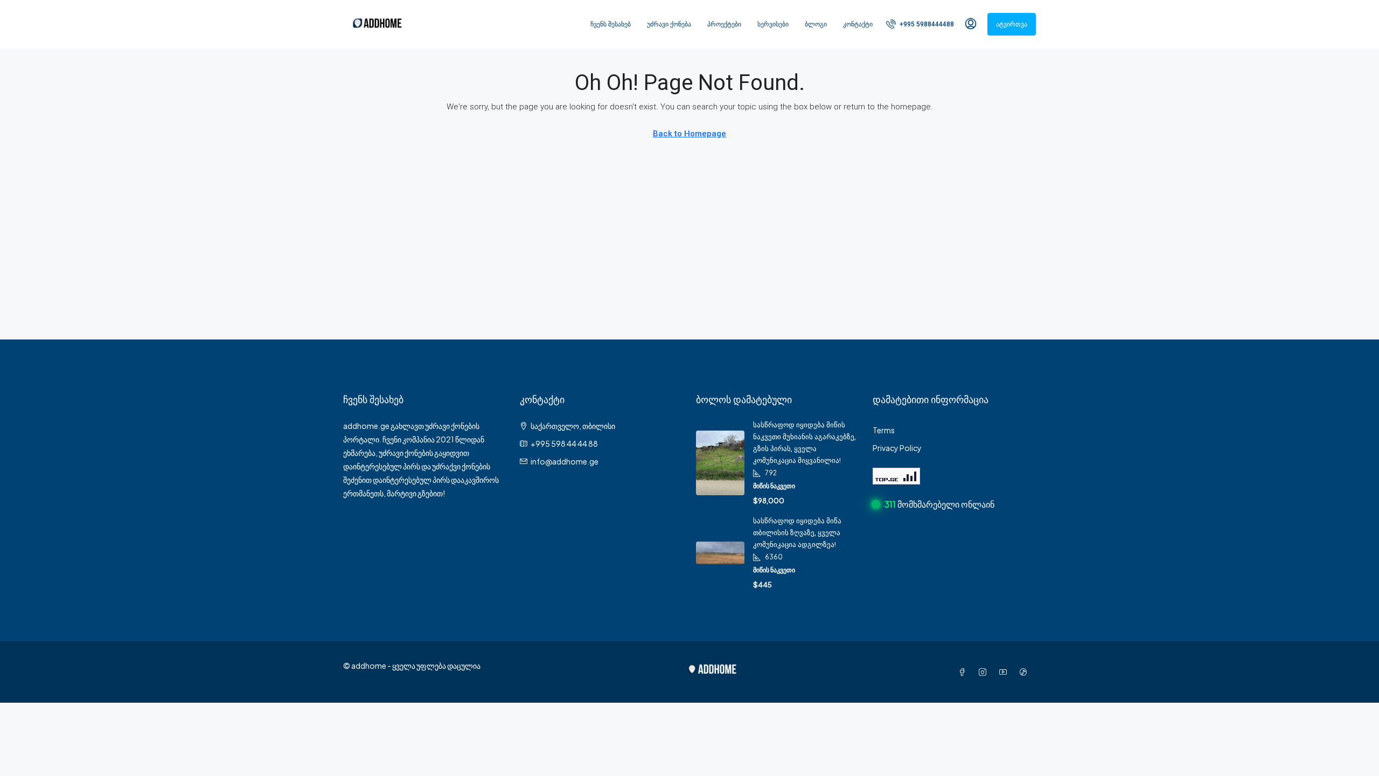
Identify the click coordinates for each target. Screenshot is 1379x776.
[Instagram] (985, 672)
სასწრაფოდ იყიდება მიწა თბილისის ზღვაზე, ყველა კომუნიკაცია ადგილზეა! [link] (797, 533)
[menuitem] (920, 24)
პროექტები (724, 24)
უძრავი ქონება (669, 24)
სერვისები (773, 24)
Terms (884, 430)
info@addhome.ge (564, 461)
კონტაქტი (858, 24)
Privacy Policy (897, 448)
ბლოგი (816, 24)
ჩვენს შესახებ (610, 24)
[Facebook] (964, 672)
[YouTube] (1005, 672)
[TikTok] (1026, 672)
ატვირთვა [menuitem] (1011, 24)
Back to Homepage (689, 133)
